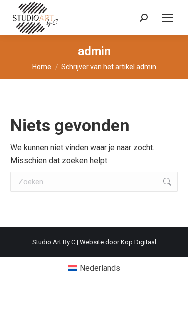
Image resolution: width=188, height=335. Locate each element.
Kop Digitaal (138, 242)
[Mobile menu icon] (168, 18)
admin (94, 51)
